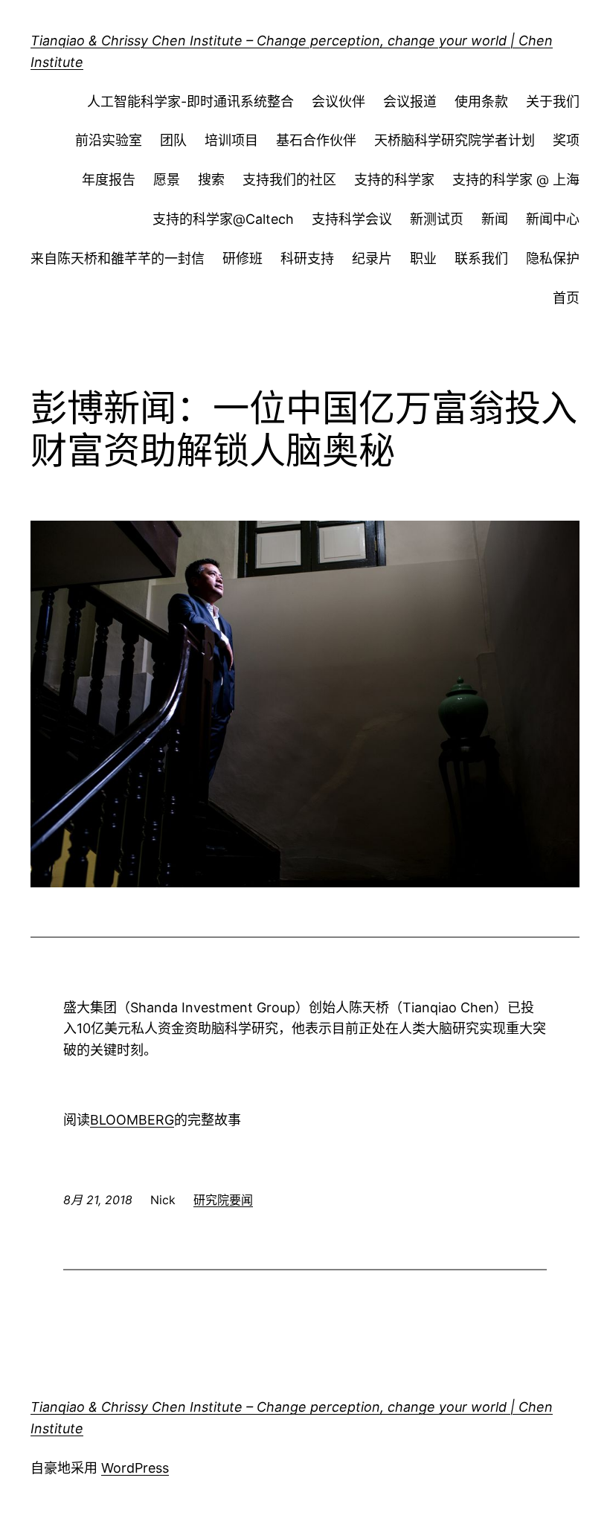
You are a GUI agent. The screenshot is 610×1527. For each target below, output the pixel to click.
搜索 (211, 179)
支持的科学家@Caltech (223, 219)
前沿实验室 (108, 140)
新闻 (494, 219)
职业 (423, 258)
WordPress (135, 1468)
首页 (566, 298)
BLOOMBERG (132, 1120)
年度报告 (108, 179)
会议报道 (410, 101)
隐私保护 (553, 258)
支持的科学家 (394, 179)
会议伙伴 (338, 101)
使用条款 (481, 101)
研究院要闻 (223, 1199)
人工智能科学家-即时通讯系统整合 (190, 101)
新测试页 (436, 219)
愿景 (166, 179)
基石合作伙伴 (316, 140)
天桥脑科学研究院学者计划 (454, 140)
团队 (173, 140)
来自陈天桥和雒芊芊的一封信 (117, 258)
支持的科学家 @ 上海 (516, 179)
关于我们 (553, 101)
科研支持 (307, 258)
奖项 (566, 140)
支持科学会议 (352, 219)
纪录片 (372, 258)
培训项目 (231, 140)
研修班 (242, 258)
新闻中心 (553, 219)
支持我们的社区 (289, 179)
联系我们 (481, 258)
